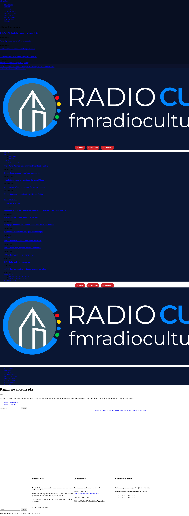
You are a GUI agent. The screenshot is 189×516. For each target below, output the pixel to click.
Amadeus (108, 148)
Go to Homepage (10, 404)
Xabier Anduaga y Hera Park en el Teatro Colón (23, 194)
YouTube (94, 148)
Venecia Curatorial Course (18, 278)
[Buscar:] (10, 408)
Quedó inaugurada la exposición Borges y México (17, 49)
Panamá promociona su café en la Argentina (15, 41)
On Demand (8, 5)
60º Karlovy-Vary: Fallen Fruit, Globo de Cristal (22, 241)
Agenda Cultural (10, 11)
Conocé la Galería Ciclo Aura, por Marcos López (23, 232)
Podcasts (7, 7)
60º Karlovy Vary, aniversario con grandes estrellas (25, 269)
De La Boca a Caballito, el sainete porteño (21, 217)
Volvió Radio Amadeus (13, 203)
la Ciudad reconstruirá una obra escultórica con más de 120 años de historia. (35, 210)
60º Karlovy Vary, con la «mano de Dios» (20, 255)
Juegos (7, 160)
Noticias (7, 21)
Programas (12, 156)
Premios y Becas (10, 13)
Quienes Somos (9, 17)
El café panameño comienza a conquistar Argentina (18, 57)
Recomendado (9, 19)
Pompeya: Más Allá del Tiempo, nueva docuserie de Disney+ (29, 225)
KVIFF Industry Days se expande (17, 262)
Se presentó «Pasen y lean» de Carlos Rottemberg (24, 187)
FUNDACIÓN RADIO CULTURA (13, 69)
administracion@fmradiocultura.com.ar (87, 493)
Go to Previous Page (11, 402)
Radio (81, 148)
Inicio (7, 152)
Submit (24, 509)
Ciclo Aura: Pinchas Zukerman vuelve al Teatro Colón (19, 33)
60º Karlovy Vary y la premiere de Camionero (22, 248)
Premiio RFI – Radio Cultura (19, 276)
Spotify (11, 158)
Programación (9, 15)
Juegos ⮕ (7, 9)
